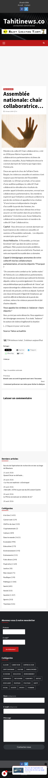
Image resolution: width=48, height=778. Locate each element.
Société (6, 595)
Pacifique (7, 577)
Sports (5, 599)
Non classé (7, 573)
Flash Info (7, 564)
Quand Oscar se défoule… (13, 475)
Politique (6, 582)
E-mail (6, 638)
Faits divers (7, 560)
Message (7, 718)
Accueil (20, 5)
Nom (9, 696)
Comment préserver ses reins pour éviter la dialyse (24, 382)
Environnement (9, 551)
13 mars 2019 (9, 111)
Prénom (6, 627)
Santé (5, 586)
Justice (6, 568)
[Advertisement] (24, 64)
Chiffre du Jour (9, 524)
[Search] (43, 43)
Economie (7, 542)
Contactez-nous (24, 747)
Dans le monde (8, 89)
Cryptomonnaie (9, 528)
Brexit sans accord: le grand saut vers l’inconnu (22, 377)
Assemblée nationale (14, 370)
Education (7, 546)
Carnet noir (7, 520)
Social (5, 591)
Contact (27, 5)
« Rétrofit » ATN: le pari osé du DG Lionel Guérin (22, 490)
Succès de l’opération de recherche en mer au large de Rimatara (23, 467)
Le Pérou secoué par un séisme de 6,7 (17, 497)
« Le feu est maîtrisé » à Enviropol (16, 482)
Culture (6, 533)
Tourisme (7, 604)
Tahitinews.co (24, 21)
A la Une (6, 515)
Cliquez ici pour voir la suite (18, 326)
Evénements (8, 555)
